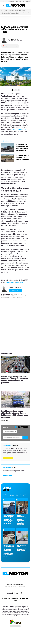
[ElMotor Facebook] (12, 593)
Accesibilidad (12, 589)
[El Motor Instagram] (17, 593)
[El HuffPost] (24, 598)
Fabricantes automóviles (17, 296)
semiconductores (19, 129)
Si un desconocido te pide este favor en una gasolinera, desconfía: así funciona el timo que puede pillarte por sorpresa (9, 519)
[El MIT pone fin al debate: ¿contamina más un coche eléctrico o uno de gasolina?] (22, 544)
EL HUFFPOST (12, 495)
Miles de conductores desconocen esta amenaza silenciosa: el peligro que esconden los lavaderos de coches (21, 520)
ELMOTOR (5, 494)
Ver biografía (14, 290)
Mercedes (19, 297)
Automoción (14, 294)
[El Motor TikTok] (19, 593)
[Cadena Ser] (15, 601)
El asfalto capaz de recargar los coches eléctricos (22, 157)
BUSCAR (7, 475)
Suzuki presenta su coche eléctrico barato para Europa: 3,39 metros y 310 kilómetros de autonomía (14, 414)
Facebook (9, 282)
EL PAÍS (17, 495)
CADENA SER (24, 495)
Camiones (18, 1)
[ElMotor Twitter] (14, 593)
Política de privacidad (18, 584)
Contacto (18, 589)
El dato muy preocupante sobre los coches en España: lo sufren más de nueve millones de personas (14, 380)
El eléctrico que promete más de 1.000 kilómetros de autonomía (22, 147)
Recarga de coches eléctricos (8, 297)
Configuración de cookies (10, 586)
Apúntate (8, 458)
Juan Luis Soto (15, 39)
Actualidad (4, 24)
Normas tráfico (11, 1)
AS (20, 494)
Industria (26, 296)
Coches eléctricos (5, 296)
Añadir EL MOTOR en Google (11, 46)
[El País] (4, 598)
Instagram (19, 282)
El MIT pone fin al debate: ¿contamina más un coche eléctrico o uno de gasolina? (22, 548)
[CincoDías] (15, 598)
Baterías (20, 294)
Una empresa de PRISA (15, 621)
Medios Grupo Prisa (15, 626)
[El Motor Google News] (21, 593)
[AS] (9, 598)
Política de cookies (21, 586)
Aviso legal (9, 584)
